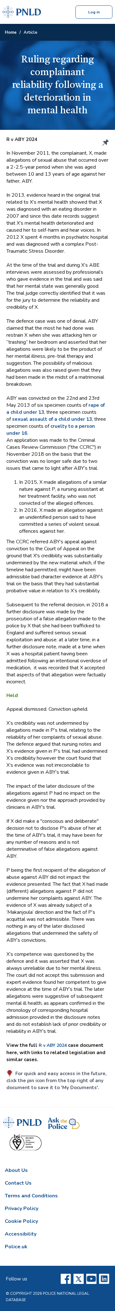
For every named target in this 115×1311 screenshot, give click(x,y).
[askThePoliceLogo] (64, 1125)
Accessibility (20, 1233)
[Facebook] (66, 1279)
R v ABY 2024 (53, 1045)
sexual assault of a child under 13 (52, 419)
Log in (94, 12)
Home (11, 32)
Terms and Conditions (31, 1195)
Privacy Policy (21, 1208)
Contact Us (18, 1183)
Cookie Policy (21, 1221)
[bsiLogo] (26, 1144)
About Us (16, 1170)
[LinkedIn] (104, 1279)
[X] (78, 1279)
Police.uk (16, 1246)
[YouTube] (91, 1279)
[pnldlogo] (22, 1125)
